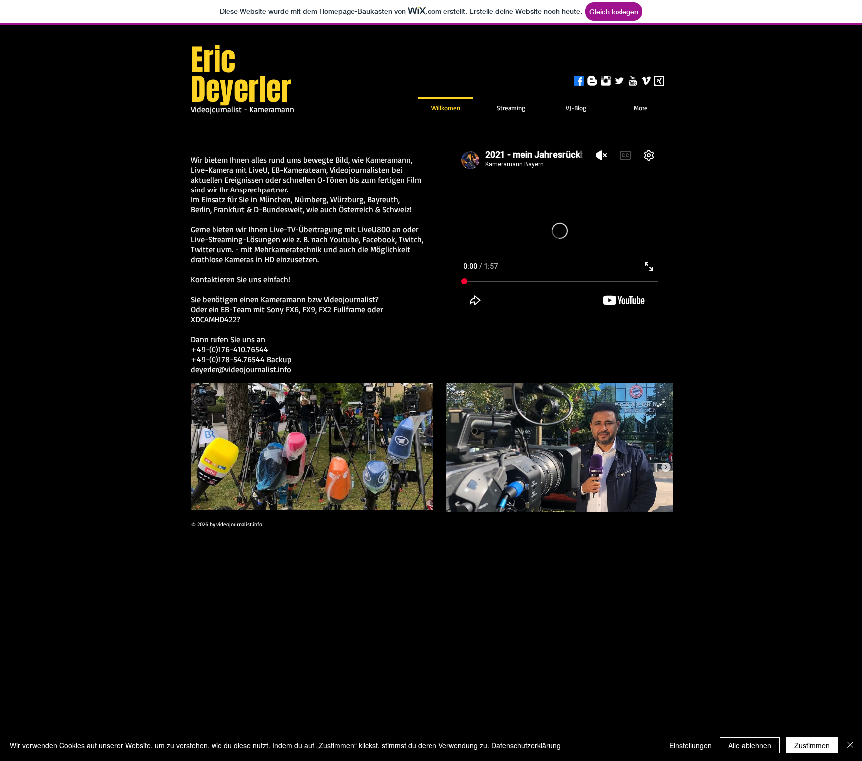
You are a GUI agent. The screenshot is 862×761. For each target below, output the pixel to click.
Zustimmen (812, 745)
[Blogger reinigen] (592, 81)
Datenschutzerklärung (526, 745)
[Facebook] (579, 81)
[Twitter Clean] (619, 81)
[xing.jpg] (659, 81)
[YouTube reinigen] (633, 81)
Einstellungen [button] (690, 745)
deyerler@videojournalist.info (241, 369)
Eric (213, 60)
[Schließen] (850, 745)
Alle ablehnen (749, 745)
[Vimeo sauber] (646, 81)
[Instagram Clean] (606, 81)
